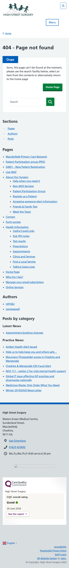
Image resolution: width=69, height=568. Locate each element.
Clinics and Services (24, 256)
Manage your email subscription (25, 282)
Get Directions (17, 440)
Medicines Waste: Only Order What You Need (33, 385)
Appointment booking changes (24, 332)
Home (8, 33)
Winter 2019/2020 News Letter (24, 390)
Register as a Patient (25, 196)
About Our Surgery (17, 177)
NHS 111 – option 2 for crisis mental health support (36, 371)
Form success (13, 222)
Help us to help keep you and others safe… (31, 352)
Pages (11, 128)
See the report (16, 514)
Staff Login (60, 554)
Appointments (21, 251)
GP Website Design (47, 558)
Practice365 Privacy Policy (53, 550)
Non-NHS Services (23, 186)
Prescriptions (20, 246)
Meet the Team (22, 211)
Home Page (53, 87)
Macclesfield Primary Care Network (26, 156)
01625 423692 (17, 447)
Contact (10, 216)
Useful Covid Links (23, 231)
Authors (12, 133)
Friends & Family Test (25, 206)
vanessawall (13, 309)
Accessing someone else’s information (35, 201)
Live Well (11, 172)
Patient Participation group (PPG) (25, 161)
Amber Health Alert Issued (21, 346)
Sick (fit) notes (21, 236)
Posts (11, 138)
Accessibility (60, 546)
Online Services (14, 287)
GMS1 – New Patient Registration (25, 167)
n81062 (10, 304)
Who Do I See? (14, 277)
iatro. (63, 558)
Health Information (17, 227)
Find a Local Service (24, 261)
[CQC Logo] (16, 486)
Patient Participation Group (29, 191)
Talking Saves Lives (24, 266)
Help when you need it (26, 181)
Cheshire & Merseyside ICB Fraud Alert (28, 366)
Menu (52, 22)
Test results (19, 241)
